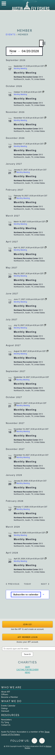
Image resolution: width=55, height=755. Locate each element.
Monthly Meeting (25, 72)
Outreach (5, 711)
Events (11, 34)
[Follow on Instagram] (42, 741)
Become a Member (9, 697)
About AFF (5, 691)
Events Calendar (8, 705)
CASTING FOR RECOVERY (27, 669)
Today (27, 584)
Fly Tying (5, 722)
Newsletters (6, 719)
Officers (4, 694)
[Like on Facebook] (34, 741)
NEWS (27, 672)
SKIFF (27, 667)
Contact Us (5, 725)
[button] (27, 624)
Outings (4, 708)
